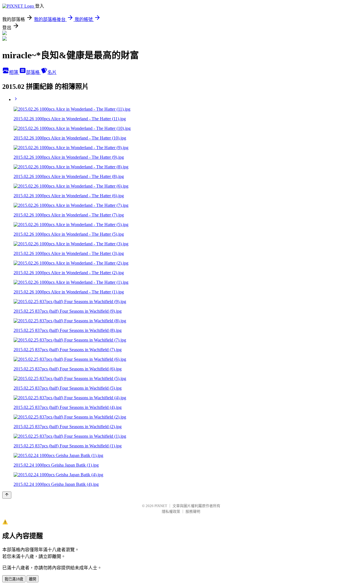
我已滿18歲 (14, 579)
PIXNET (160, 506)
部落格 (33, 72)
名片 (52, 72)
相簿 (14, 72)
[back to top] (6, 495)
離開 (32, 579)
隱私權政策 (171, 511)
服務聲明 (193, 511)
